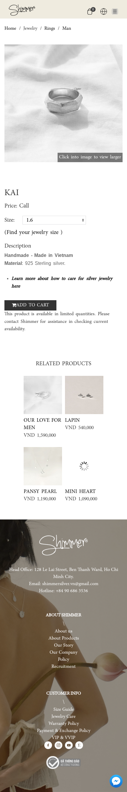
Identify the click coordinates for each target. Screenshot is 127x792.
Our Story (63, 645)
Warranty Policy (63, 723)
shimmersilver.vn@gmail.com (70, 584)
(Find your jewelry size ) (33, 232)
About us (63, 631)
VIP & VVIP (63, 737)
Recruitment (63, 666)
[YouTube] (69, 745)
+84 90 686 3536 (72, 591)
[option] (63, 103)
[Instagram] (58, 745)
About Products (63, 638)
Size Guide (63, 709)
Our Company (63, 652)
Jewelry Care (63, 716)
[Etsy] (79, 745)
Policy (63, 659)
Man (66, 28)
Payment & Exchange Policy (63, 730)
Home (10, 28)
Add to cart (32, 305)
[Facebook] (48, 745)
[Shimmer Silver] (63, 545)
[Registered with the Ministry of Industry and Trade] (63, 762)
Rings (49, 28)
